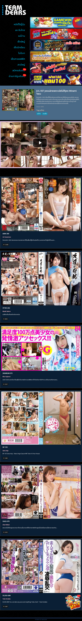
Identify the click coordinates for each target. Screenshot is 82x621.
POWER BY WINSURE (41, 619)
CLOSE (79, 595)
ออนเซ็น (45, 113)
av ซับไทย (20, 30)
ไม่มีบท (21, 53)
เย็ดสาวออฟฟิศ (18, 58)
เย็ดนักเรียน (19, 47)
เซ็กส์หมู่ (21, 41)
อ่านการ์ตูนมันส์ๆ (17, 76)
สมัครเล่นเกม (18, 70)
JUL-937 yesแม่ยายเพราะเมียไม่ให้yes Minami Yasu (56, 91)
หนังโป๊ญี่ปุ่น (19, 24)
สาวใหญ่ (21, 64)
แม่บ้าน (21, 35)
